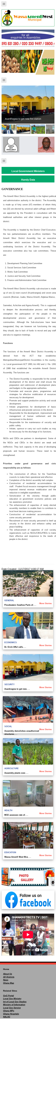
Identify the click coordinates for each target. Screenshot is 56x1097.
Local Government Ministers (28, 171)
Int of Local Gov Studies (14, 1002)
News (5, 980)
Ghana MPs (8, 1011)
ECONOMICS (10, 642)
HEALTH (8, 810)
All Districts (8, 977)
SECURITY (9, 684)
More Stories (45, 603)
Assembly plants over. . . (16, 773)
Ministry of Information (14, 1005)
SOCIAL (8, 726)
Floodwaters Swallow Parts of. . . (20, 605)
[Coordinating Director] (45, 144)
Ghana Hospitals (11, 1014)
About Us (7, 974)
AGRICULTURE (11, 768)
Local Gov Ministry (12, 998)
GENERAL (9, 600)
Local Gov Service (12, 1008)
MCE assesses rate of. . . (16, 815)
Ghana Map (8, 983)
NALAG (6, 1017)
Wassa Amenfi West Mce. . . (17, 857)
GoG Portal (8, 996)
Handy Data (28, 179)
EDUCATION (10, 852)
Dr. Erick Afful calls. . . (15, 647)
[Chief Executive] (10, 144)
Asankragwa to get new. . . (17, 689)
